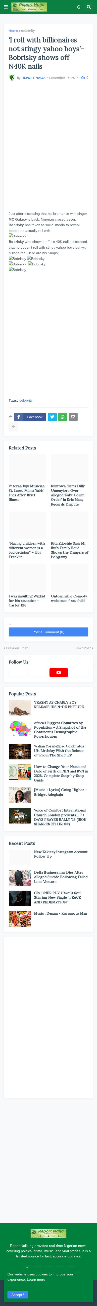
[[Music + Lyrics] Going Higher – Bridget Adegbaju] (20, 795)
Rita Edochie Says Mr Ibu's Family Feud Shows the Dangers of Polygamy (69, 550)
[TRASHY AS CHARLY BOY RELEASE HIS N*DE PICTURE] (20, 708)
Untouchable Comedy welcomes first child (69, 598)
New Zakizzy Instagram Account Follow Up (61, 854)
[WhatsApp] (62, 417)
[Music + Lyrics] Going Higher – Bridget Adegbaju (60, 791)
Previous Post (17, 648)
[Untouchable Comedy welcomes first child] (69, 578)
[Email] (73, 417)
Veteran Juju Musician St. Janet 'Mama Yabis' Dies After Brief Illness (27, 493)
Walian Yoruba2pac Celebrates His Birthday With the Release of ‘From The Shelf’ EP (59, 750)
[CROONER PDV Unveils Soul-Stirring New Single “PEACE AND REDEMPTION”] (20, 898)
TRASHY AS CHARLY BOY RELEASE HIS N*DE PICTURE (59, 704)
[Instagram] (79, 672)
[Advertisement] (48, 148)
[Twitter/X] (38, 672)
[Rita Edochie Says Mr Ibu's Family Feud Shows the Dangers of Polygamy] (69, 525)
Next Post (83, 648)
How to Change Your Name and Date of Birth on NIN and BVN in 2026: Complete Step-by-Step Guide (61, 773)
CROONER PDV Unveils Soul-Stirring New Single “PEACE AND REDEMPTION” (58, 897)
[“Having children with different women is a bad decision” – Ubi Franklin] (27, 525)
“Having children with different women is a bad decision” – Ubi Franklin (27, 550)
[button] (5, 7)
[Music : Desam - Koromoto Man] (20, 919)
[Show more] (13, 426)
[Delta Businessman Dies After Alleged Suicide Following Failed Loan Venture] (20, 878)
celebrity (28, 30)
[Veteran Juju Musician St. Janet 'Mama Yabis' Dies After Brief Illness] (27, 468)
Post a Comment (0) (48, 632)
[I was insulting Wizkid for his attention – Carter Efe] (27, 578)
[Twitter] (52, 417)
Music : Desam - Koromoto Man (60, 913)
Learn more (36, 1279)
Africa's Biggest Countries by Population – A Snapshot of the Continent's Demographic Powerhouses (60, 730)
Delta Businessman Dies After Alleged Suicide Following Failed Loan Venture (61, 877)
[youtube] (58, 672)
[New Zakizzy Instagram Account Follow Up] (20, 857)
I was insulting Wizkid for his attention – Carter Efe (27, 600)
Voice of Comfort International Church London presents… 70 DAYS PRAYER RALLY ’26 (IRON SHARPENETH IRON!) (60, 817)
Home (13, 30)
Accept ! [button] (17, 1295)
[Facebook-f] (18, 672)
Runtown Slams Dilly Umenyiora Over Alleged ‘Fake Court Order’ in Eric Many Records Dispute (68, 495)
